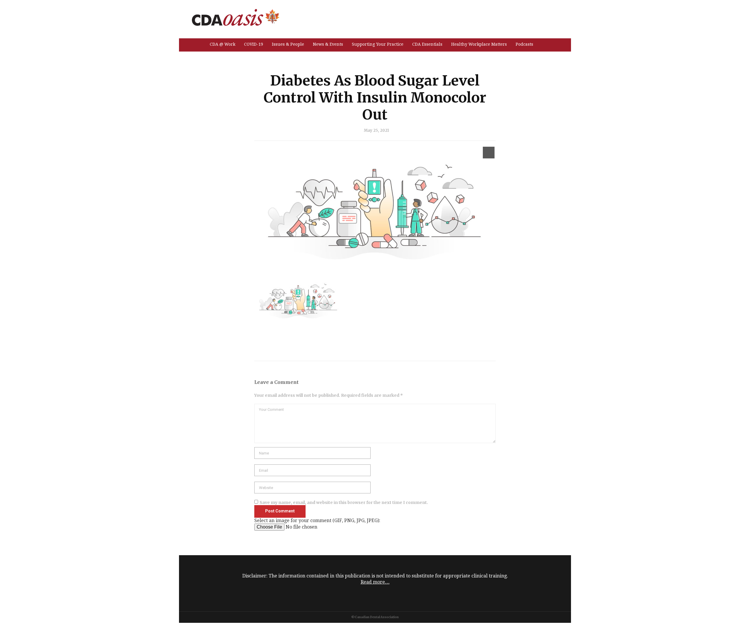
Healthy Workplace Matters (479, 44)
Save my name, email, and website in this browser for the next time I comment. (344, 502)
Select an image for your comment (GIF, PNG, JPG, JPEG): (317, 520)
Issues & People (288, 44)
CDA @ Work (222, 44)
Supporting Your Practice (377, 44)
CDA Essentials (427, 44)
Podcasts (524, 44)
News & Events (328, 44)
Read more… (375, 582)
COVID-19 (253, 44)
